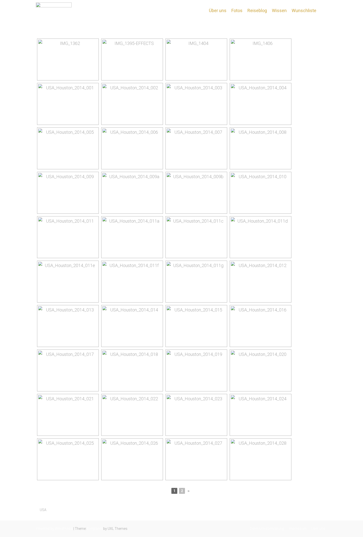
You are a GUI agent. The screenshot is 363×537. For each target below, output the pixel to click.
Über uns (217, 10)
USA (43, 510)
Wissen (279, 10)
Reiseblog (257, 10)
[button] (323, 10)
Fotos (236, 10)
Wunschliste (304, 10)
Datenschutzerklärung (267, 529)
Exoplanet (94, 529)
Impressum (298, 529)
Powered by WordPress (54, 529)
